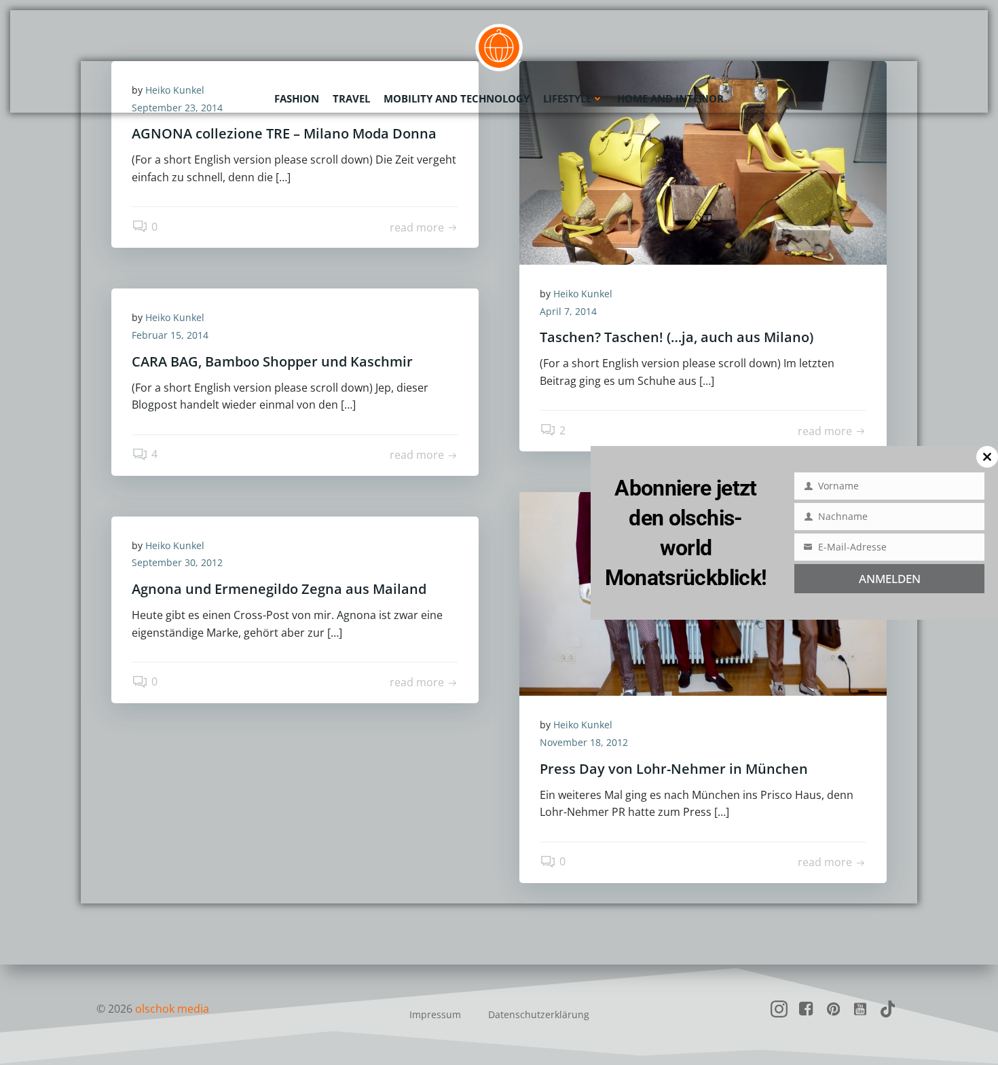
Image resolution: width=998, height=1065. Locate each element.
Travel (351, 98)
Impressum (435, 1014)
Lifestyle (567, 98)
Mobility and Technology (457, 98)
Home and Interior (670, 98)
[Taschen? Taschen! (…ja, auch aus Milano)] (703, 161)
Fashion (296, 98)
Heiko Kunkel (582, 293)
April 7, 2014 (568, 311)
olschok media (172, 1008)
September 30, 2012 (177, 562)
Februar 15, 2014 (170, 335)
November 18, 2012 (584, 742)
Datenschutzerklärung (538, 1014)
